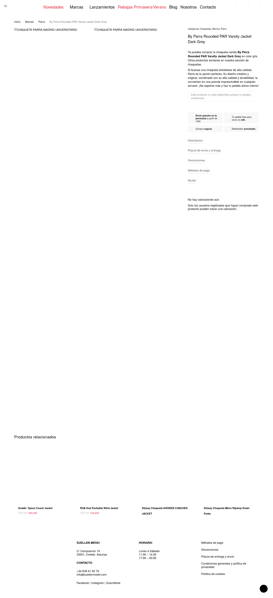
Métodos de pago (212, 542)
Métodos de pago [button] (199, 170)
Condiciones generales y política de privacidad (223, 565)
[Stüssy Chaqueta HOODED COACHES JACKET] (167, 472)
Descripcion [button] (195, 140)
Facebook (83, 583)
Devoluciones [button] (196, 160)
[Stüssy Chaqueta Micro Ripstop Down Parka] (229, 472)
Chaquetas (205, 28)
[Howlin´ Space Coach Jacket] (43, 472)
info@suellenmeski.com (92, 574)
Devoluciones (209, 549)
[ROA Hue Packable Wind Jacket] (105, 472)
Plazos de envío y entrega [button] (204, 150)
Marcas (29, 22)
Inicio (17, 22)
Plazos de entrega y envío (217, 556)
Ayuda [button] (192, 180)
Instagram (98, 583)
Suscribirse (113, 583)
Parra (41, 22)
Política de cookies (213, 574)
